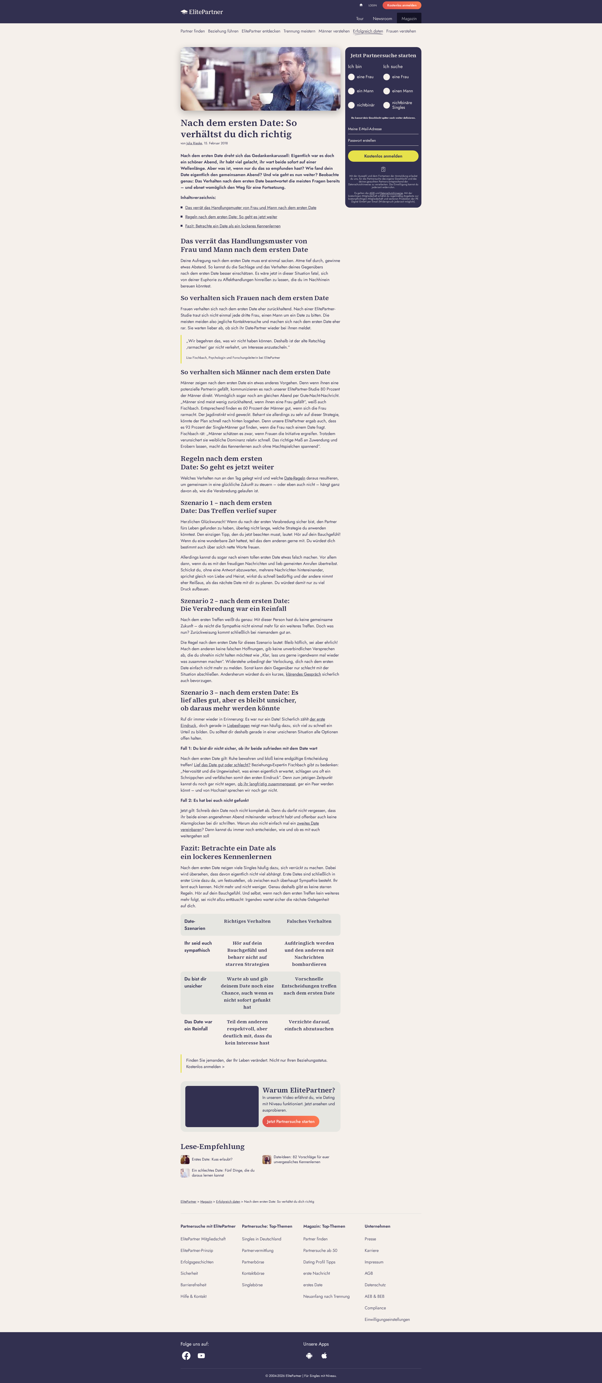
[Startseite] (202, 12)
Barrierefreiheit (193, 1285)
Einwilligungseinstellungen (387, 1319)
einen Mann (402, 91)
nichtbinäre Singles (402, 105)
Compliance (375, 1308)
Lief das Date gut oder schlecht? (222, 765)
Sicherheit (189, 1273)
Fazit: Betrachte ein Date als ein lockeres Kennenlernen (233, 226)
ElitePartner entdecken (261, 31)
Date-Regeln (294, 478)
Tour (360, 19)
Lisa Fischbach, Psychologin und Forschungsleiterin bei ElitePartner (233, 357)
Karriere (372, 1250)
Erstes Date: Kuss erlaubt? (212, 1159)
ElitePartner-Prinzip (197, 1250)
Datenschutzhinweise (391, 193)
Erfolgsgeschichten (197, 1262)
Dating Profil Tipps (319, 1262)
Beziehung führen (223, 31)
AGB (372, 193)
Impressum (374, 1262)
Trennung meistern (299, 31)
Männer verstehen (334, 31)
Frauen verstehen (401, 31)
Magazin (409, 19)
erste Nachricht (316, 1273)
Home (361, 5)
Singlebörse (252, 1285)
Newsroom (382, 19)
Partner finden (193, 31)
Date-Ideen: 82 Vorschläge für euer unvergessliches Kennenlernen (301, 1160)
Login (372, 5)
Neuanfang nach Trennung (326, 1296)
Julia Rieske (194, 143)
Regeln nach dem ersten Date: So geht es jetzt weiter (231, 217)
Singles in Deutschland (261, 1239)
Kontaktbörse (253, 1273)
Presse (370, 1239)
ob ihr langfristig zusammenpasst (266, 784)
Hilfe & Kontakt (193, 1296)
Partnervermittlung (257, 1250)
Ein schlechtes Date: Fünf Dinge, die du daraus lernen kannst (223, 1173)
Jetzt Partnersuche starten (291, 1121)
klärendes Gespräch (303, 674)
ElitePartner (188, 1201)
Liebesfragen (238, 725)
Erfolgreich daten (368, 31)
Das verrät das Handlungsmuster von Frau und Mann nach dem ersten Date (250, 208)
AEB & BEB (374, 1296)
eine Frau (365, 77)
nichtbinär (366, 105)
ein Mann (365, 91)
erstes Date (312, 1285)
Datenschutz (375, 1285)
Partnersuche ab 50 (320, 1250)
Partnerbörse (253, 1262)
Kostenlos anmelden (402, 5)
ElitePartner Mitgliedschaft (203, 1239)
